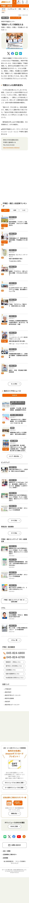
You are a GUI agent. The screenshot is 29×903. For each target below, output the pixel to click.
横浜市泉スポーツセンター (12, 704)
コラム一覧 (14, 640)
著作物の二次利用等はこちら (14, 666)
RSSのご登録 (14, 826)
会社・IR (18, 2)
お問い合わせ (16, 845)
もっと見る (14, 384)
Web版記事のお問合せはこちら (14, 677)
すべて (3, 9)
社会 (24, 9)
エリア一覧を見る (14, 456)
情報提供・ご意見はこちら (13, 662)
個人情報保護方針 (9, 861)
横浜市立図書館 (9, 698)
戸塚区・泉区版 (6, 6)
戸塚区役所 (8, 689)
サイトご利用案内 (20, 861)
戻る (3, 12)
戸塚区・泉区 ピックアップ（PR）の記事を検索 (14, 600)
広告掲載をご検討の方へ (10, 854)
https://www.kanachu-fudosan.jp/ (11, 147)
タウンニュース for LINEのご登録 (14, 782)
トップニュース (12, 9)
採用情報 (5, 858)
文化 (20, 9)
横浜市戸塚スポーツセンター (13, 695)
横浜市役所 (8, 692)
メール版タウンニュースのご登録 (14, 787)
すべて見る (14, 520)
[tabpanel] (14, 41)
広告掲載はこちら (11, 670)
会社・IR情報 (6, 851)
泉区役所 (7, 701)
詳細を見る (14, 813)
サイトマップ (14, 863)
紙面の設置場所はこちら (12, 674)
